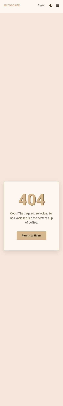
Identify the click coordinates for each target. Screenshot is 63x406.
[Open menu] (57, 5)
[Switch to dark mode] (50, 5)
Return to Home (31, 235)
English (41, 5)
